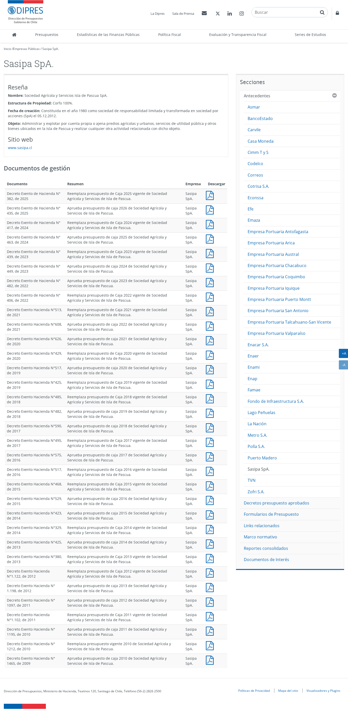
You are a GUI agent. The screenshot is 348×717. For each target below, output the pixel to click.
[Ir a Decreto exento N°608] (211, 325)
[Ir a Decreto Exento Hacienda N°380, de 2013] (211, 558)
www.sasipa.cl (20, 147)
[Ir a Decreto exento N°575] (211, 456)
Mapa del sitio (288, 690)
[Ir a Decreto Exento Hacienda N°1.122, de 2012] (211, 572)
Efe (250, 209)
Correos (255, 175)
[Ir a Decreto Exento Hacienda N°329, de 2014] (211, 529)
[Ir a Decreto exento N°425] (211, 543)
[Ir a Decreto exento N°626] (211, 340)
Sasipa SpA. (50, 49)
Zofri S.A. (256, 492)
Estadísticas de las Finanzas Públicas (108, 34)
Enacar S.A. (258, 345)
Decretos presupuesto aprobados (276, 503)
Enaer (253, 356)
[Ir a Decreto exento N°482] (211, 412)
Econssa (255, 198)
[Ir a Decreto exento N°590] (211, 427)
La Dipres (158, 13)
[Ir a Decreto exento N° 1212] (211, 645)
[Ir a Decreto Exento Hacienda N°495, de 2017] (211, 441)
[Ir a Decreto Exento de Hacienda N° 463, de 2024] (211, 238)
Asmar (254, 107)
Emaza (254, 220)
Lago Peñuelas (261, 412)
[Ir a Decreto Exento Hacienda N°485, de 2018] (211, 398)
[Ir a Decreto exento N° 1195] (211, 630)
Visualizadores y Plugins (323, 690)
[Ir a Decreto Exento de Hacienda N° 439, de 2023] (211, 253)
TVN (252, 480)
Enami (254, 367)
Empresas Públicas (26, 49)
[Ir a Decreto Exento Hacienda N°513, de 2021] (211, 311)
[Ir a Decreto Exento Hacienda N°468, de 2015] (211, 485)
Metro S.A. (257, 435)
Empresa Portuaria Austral (273, 254)
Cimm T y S (258, 152)
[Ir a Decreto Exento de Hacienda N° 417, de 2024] (211, 224)
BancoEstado (260, 118)
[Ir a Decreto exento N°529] (211, 500)
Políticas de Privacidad (254, 690)
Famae (254, 390)
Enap (252, 378)
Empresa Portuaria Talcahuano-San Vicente (289, 322)
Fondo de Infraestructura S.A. (276, 401)
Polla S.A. (256, 446)
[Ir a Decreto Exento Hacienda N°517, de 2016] (211, 470)
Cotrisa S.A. (258, 186)
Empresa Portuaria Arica (271, 243)
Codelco (255, 163)
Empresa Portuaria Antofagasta (278, 231)
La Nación (257, 424)
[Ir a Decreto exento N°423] (211, 514)
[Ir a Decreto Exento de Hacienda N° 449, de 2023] (211, 267)
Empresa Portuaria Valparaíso (276, 333)
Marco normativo (260, 537)
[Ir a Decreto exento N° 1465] (211, 659)
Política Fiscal (169, 34)
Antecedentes (257, 96)
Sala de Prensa (183, 13)
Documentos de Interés (266, 559)
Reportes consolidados (266, 548)
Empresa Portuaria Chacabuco (277, 265)
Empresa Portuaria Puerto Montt (279, 299)
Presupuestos (46, 34)
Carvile (254, 129)
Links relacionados (261, 525)
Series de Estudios (310, 34)
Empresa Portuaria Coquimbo (276, 277)
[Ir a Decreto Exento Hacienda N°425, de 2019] (211, 383)
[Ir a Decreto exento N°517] (211, 369)
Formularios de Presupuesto (271, 514)
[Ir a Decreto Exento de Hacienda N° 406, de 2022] (211, 296)
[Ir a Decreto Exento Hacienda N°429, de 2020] (211, 354)
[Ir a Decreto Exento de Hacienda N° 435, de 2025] (211, 209)
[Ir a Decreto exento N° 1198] (211, 587)
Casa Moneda (261, 141)
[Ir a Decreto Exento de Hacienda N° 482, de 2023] (211, 282)
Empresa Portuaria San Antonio (278, 310)
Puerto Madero (262, 458)
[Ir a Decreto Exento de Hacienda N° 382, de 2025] (211, 195)
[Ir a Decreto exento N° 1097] (211, 601)
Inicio (7, 49)
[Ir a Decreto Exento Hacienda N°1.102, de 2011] (211, 616)
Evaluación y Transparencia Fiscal (237, 34)
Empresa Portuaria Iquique (274, 288)
